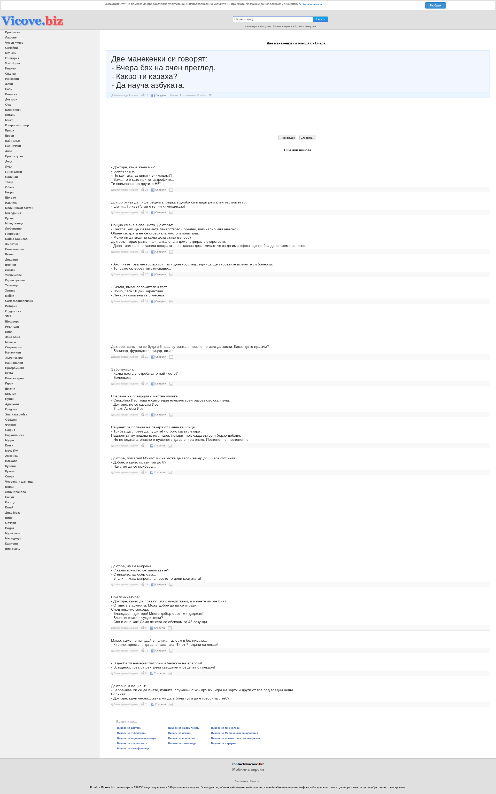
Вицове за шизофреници (133, 748)
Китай (9, 507)
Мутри (9, 440)
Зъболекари (14, 357)
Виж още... (12, 548)
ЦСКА (9, 373)
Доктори (11, 99)
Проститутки (14, 156)
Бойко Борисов (16, 238)
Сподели (161, 95)
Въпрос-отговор (17, 125)
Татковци (12, 285)
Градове (11, 409)
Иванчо (10, 68)
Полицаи (11, 176)
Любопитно (13, 228)
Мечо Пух (11, 450)
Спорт (9, 476)
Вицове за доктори (129, 727)
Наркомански (14, 435)
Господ (10, 502)
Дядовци (11, 259)
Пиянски (11, 94)
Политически (14, 249)
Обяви (9, 187)
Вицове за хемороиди (182, 743)
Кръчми (10, 393)
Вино (9, 517)
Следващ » (308, 137)
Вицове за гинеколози (225, 727)
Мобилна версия (248, 769)
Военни (10, 264)
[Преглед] (171, 189)
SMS (8, 316)
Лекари (10, 269)
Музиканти (12, 533)
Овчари (10, 522)
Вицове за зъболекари (131, 733)
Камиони (11, 543)
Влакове (11, 460)
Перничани (13, 145)
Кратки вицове (305, 26)
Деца (8, 161)
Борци (9, 486)
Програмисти (14, 368)
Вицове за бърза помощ (183, 727)
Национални (14, 362)
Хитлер (10, 290)
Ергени (10, 388)
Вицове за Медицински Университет (234, 733)
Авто (8, 151)
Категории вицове (258, 26)
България (12, 58)
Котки (9, 445)
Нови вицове (282, 26)
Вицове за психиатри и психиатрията (235, 738)
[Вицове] (32, 26)
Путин (9, 398)
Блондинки (13, 109)
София (10, 429)
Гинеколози (13, 171)
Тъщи (9, 182)
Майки (9, 295)
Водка (9, 528)
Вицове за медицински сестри (136, 738)
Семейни (11, 47)
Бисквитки (241, 781)
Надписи (11, 202)
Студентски (13, 311)
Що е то (10, 197)
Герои (9, 383)
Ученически (13, 275)
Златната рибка (16, 414)
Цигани (10, 114)
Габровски (12, 233)
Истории (11, 306)
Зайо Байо (12, 337)
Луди (8, 166)
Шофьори (12, 321)
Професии (12, 32)
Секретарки (13, 347)
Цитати (254, 781)
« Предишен (287, 137)
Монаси (10, 342)
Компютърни (14, 378)
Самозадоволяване (19, 300)
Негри (9, 192)
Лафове (11, 37)
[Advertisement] (298, 116)
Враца (9, 130)
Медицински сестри (19, 207)
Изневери (12, 78)
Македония (13, 213)
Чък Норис (13, 63)
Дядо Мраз (12, 512)
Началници (13, 352)
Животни (11, 244)
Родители (12, 326)
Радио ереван (15, 280)
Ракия (9, 254)
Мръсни (11, 52)
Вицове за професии (181, 738)
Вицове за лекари (179, 733)
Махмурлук (13, 538)
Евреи (9, 135)
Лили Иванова (15, 491)
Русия (9, 218)
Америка (11, 455)
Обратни (11, 419)
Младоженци (14, 223)
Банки (9, 497)
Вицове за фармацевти (132, 743)
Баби (8, 89)
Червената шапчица (19, 481)
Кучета (9, 471)
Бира (8, 331)
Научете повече (312, 4)
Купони (10, 466)
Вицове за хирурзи (223, 743)
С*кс (8, 104)
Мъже (9, 120)
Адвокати (12, 404)
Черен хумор (14, 42)
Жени (9, 83)
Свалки (10, 73)
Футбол (10, 424)
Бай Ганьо (12, 140)
